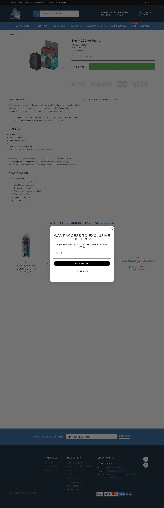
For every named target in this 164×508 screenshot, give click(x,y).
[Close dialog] (111, 228)
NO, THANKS (82, 271)
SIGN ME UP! (82, 263)
